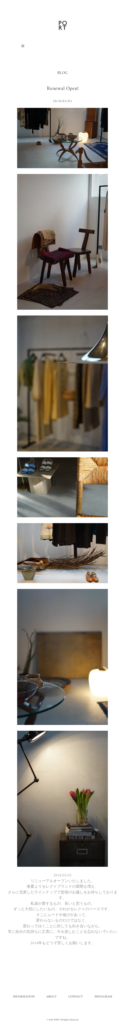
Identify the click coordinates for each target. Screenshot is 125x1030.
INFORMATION (24, 997)
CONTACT (75, 997)
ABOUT (51, 997)
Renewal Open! (62, 88)
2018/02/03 (62, 101)
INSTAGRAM (103, 997)
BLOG (62, 73)
